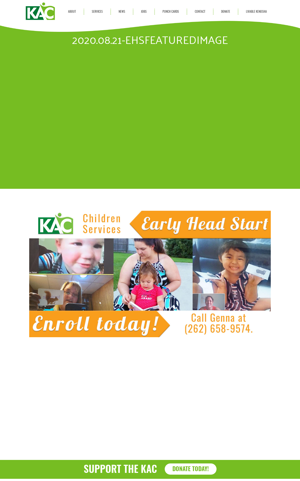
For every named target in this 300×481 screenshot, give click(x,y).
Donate (225, 11)
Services (97, 11)
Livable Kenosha (256, 11)
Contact (200, 11)
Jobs (144, 11)
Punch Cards (171, 11)
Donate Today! (190, 469)
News (122, 11)
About (72, 11)
